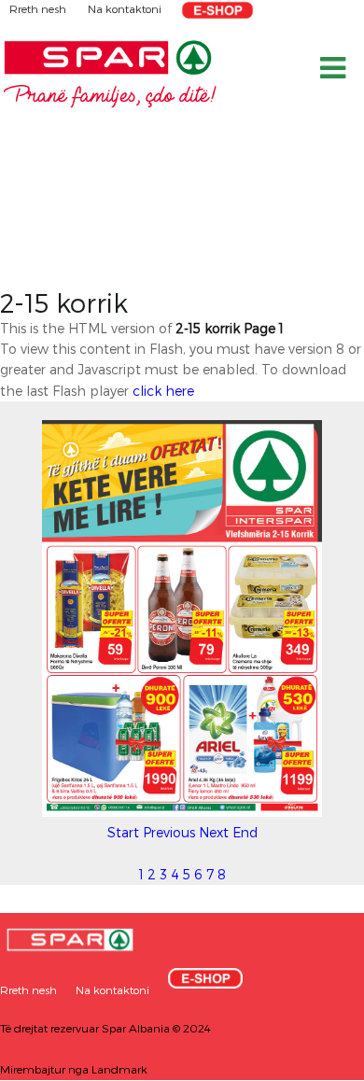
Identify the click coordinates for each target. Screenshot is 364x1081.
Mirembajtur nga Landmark (73, 1068)
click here (163, 391)
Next (214, 832)
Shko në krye (313, 1060)
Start (123, 832)
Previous (169, 832)
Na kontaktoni (124, 8)
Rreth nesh (39, 8)
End (245, 832)
